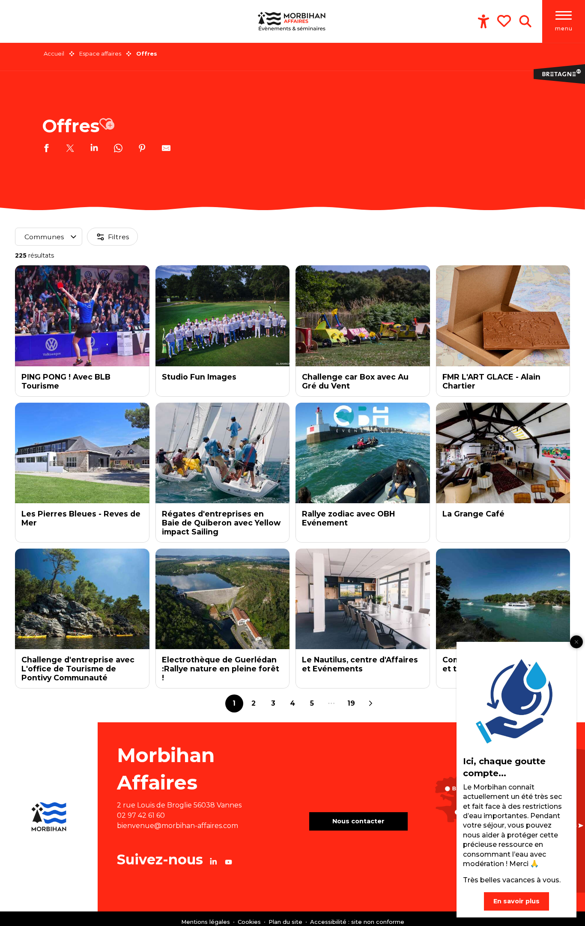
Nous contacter (358, 821)
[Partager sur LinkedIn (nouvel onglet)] (94, 149)
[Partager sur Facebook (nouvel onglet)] (46, 149)
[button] (525, 21)
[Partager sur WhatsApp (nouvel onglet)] (118, 149)
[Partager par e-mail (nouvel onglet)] (166, 149)
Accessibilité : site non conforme (357, 921)
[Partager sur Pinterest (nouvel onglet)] (142, 149)
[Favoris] (504, 21)
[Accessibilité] (483, 21)
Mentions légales (206, 921)
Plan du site (286, 921)
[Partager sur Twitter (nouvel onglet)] (70, 149)
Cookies (250, 921)
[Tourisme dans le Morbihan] (292, 21)
